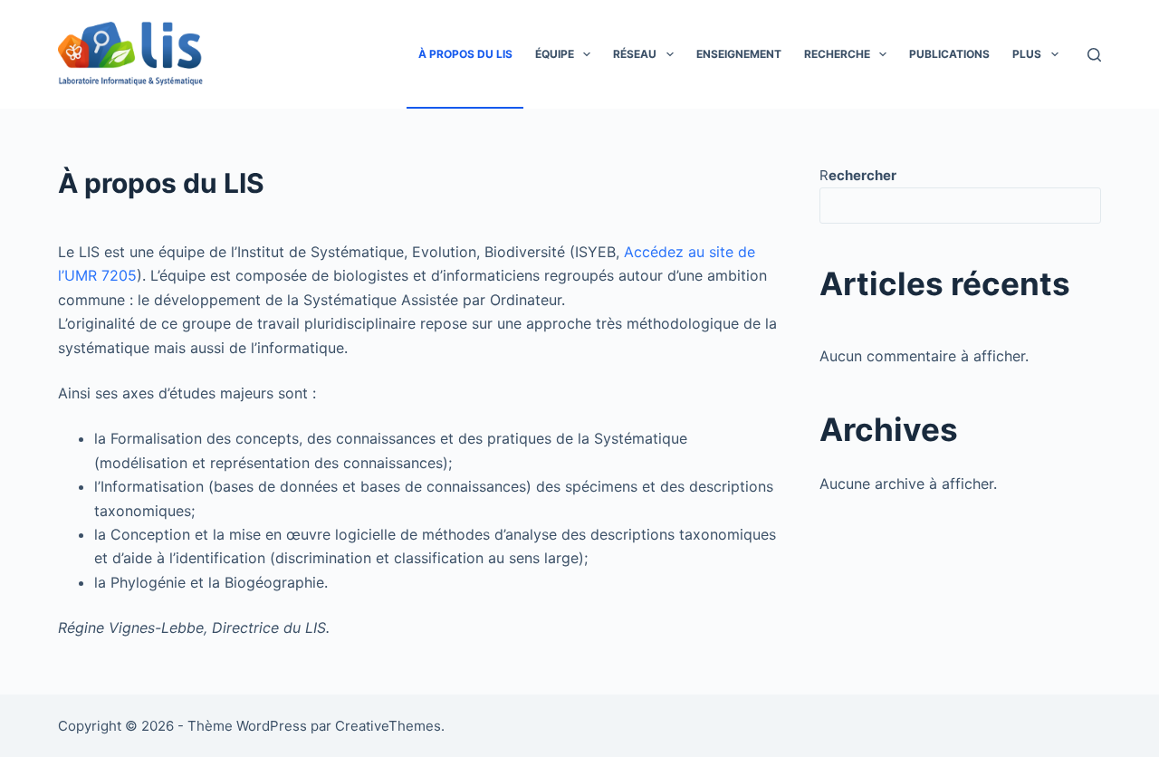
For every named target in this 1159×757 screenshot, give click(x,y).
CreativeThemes (388, 725)
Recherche (837, 54)
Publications (949, 54)
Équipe (554, 54)
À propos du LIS (465, 54)
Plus (1026, 54)
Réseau (634, 54)
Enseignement (738, 54)
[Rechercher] (1094, 55)
